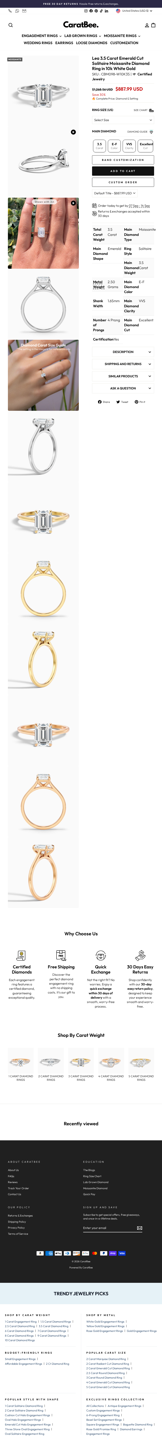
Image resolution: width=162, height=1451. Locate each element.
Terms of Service (18, 1234)
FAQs (11, 1176)
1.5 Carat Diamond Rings (55, 1321)
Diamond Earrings (131, 1429)
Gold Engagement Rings (142, 1331)
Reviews (13, 1182)
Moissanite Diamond (95, 1188)
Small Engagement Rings (20, 1359)
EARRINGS (64, 43)
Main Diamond (104, 131)
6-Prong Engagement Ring (103, 1415)
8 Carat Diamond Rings (19, 1335)
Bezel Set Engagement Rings (104, 1420)
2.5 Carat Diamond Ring (20, 1326)
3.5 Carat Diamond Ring (53, 1326)
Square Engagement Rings (102, 1424)
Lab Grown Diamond (95, 1182)
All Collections (95, 1406)
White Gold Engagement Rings (105, 1321)
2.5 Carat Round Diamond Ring (105, 1373)
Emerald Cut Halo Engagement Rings (28, 1424)
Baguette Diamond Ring (137, 1424)
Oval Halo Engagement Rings (23, 1420)
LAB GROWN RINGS (81, 35)
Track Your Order (18, 1188)
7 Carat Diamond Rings (52, 1331)
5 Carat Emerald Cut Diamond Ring (108, 1387)
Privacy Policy (16, 1227)
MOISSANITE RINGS (120, 35)
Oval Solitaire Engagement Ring (24, 1434)
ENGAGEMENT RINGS (40, 35)
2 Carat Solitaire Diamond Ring (24, 1410)
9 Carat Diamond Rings (52, 1335)
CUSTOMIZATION (124, 43)
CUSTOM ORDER (123, 182)
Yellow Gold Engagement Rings (105, 1326)
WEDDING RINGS (38, 43)
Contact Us (14, 1194)
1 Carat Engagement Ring (21, 1321)
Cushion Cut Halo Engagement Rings (27, 1415)
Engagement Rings (98, 1434)
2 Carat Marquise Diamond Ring (106, 1359)
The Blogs (89, 1170)
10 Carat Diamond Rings (20, 1340)
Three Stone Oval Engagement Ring (27, 1429)
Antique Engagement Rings (124, 1406)
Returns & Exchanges (20, 1215)
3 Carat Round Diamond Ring (104, 1377)
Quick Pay (89, 1194)
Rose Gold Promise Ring (101, 1429)
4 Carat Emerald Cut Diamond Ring (108, 1382)
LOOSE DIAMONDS (91, 43)
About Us (13, 1170)
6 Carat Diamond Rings (19, 1331)
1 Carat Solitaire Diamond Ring (24, 1406)
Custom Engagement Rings (103, 1410)
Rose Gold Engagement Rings (104, 1331)
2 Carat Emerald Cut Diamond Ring (108, 1368)
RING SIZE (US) (102, 110)
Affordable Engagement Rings (23, 1364)
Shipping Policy (17, 1221)
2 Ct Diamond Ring (57, 1364)
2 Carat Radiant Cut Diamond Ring (107, 1364)
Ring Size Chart (92, 1176)
